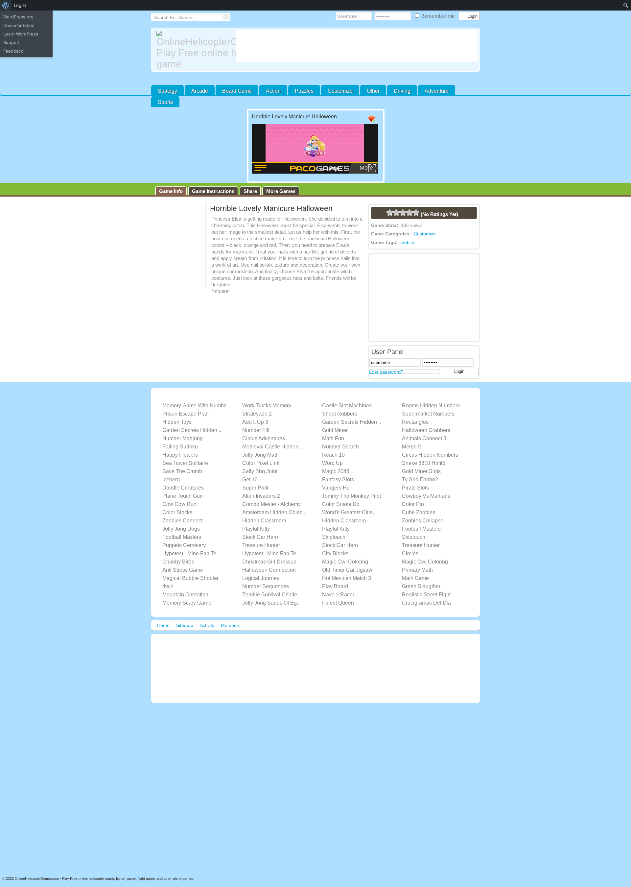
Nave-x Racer (338, 594)
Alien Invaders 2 (261, 496)
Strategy (167, 91)
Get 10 (250, 479)
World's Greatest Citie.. (348, 512)
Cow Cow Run (179, 504)
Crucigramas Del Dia (426, 603)
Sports (165, 102)
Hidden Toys (177, 422)
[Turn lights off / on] (359, 119)
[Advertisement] (356, 46)
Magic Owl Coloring (345, 561)
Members (231, 625)
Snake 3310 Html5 (423, 463)
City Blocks (335, 553)
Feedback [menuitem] (13, 51)
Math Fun (333, 438)
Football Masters (421, 529)
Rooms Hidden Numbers (431, 405)
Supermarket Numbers (428, 414)
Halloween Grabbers (426, 430)
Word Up (332, 463)
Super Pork (255, 488)
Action (273, 91)
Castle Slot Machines (347, 405)
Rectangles (415, 422)
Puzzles (304, 91)
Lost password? (386, 372)
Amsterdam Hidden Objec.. (273, 512)
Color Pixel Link (260, 463)
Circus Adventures (263, 438)
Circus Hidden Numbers (430, 455)
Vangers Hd (336, 488)
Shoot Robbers (339, 414)
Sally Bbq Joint (259, 471)
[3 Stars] (403, 212)
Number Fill (255, 430)
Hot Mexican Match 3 (346, 578)
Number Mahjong (182, 438)
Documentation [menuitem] (19, 25)
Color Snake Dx (340, 504)
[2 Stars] (396, 212)
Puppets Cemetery (184, 545)
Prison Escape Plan (185, 414)
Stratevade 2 (257, 414)
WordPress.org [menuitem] (18, 16)
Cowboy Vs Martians (426, 496)
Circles (410, 553)
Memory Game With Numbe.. (195, 405)
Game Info (171, 191)
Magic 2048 (335, 471)
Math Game (415, 578)
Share (250, 191)
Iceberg (171, 479)
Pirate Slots (415, 488)
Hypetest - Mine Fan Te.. (190, 553)
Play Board (335, 586)
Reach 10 (333, 455)
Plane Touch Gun (182, 496)
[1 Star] (389, 212)
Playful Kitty (256, 529)
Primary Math (417, 570)
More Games (280, 191)
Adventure (437, 91)
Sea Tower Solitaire (185, 463)
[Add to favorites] (371, 122)
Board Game (237, 91)
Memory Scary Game (186, 603)
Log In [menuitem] (20, 5)
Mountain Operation (185, 594)
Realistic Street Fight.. (427, 594)
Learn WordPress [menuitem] (20, 33)
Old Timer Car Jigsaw (347, 570)
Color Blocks (177, 512)
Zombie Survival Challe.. (271, 594)
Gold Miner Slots (421, 471)
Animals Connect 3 (424, 438)
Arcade (199, 91)
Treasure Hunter (261, 545)
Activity (207, 625)
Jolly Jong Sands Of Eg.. (270, 603)
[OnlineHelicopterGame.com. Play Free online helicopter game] (193, 50)
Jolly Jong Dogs (181, 529)
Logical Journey (260, 578)
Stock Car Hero (260, 537)
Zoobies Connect (182, 520)
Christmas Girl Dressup (269, 561)
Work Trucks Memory (266, 405)
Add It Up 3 (255, 422)
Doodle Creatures (183, 488)
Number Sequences (265, 586)
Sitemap (184, 625)
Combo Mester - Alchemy (271, 504)
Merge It (411, 446)
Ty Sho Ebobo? (420, 479)
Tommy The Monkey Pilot (351, 496)
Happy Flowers (180, 455)
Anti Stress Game (182, 570)
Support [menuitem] (11, 42)
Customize (340, 91)
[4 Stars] (409, 212)
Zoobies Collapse (422, 520)
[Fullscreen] (345, 119)
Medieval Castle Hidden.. (271, 446)
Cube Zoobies (418, 512)
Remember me (438, 16)
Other (373, 91)
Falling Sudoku (180, 446)
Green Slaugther (421, 586)
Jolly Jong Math (260, 455)
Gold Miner (335, 430)
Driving (402, 91)
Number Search (340, 446)
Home (163, 625)
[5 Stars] (416, 212)
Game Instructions (213, 191)
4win (168, 586)
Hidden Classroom (264, 520)
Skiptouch (333, 537)
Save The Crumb (182, 471)
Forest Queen (338, 603)
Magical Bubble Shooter (190, 578)
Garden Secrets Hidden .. (351, 422)
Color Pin (413, 504)
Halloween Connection (269, 570)
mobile (407, 242)
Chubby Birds (178, 561)
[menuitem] (6, 5)
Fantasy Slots (338, 479)
